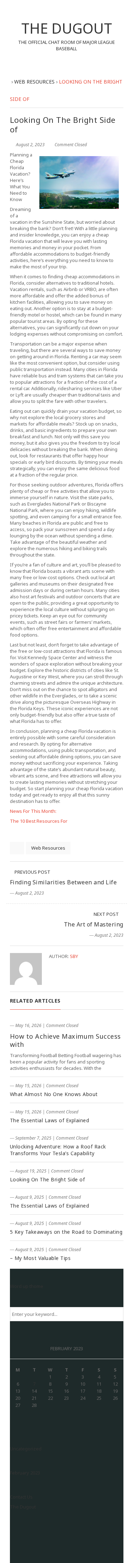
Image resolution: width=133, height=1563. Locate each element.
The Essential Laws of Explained (49, 1120)
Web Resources (48, 848)
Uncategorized (25, 1448)
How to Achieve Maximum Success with (65, 1040)
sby (74, 956)
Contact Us (21, 1497)
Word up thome (26, 1286)
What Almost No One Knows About (54, 1094)
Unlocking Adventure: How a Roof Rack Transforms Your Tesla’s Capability (58, 1150)
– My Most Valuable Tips (40, 1258)
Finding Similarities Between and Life (63, 882)
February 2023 (25, 1473)
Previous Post (31, 872)
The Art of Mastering (93, 924)
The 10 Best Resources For (38, 821)
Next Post (107, 914)
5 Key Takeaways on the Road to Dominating (66, 1231)
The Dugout (23, 1507)
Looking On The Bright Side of (47, 1179)
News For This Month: (33, 811)
